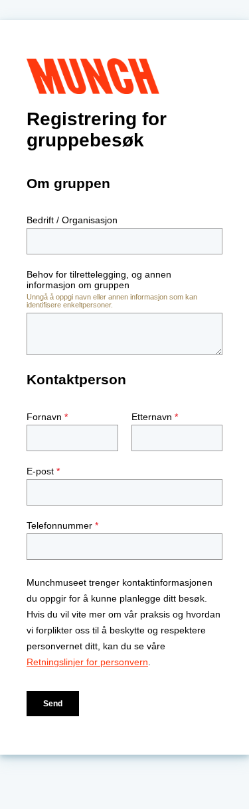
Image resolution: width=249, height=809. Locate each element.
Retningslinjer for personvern (87, 662)
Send (52, 703)
